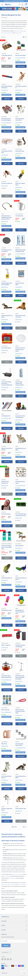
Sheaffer (17, 247)
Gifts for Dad (23, 30)
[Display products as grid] (23, 37)
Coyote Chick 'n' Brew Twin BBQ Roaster (20, 416)
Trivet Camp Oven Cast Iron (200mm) (6, 250)
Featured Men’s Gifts (21, 884)
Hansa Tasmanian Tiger (20, 808)
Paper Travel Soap (5, 709)
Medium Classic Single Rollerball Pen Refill (20, 250)
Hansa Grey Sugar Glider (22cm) (6, 809)
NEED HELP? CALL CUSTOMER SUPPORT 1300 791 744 (14, 1)
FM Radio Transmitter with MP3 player (20, 646)
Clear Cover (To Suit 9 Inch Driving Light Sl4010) (20, 349)
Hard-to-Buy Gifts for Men (7, 32)
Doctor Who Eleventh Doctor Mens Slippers (6, 119)
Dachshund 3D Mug (19, 151)
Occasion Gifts (18, 32)
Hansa (16, 116)
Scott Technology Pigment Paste (19, 744)
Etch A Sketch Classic (6, 347)
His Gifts (17, 741)
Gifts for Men (17, 30)
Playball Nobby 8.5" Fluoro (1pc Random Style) (19, 612)
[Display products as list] (26, 37)
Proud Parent (7, 876)
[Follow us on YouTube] (11, 959)
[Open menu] (2, 4)
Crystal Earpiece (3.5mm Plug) (6, 151)
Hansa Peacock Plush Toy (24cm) (21, 578)
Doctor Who (3, 116)
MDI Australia (18, 149)
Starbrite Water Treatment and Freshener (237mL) (19, 383)
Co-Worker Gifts (12, 878)
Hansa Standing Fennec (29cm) (20, 449)
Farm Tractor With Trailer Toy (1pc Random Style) (20, 514)
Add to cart (7, 98)
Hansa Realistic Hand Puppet (20, 482)
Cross (2, 413)
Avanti (2, 673)
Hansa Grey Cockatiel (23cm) (20, 184)
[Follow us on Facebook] (2, 959)
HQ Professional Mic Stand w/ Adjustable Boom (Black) (19, 677)
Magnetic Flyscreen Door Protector (6, 449)
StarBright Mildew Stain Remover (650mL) (6, 283)
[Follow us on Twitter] (5, 959)
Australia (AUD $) (5, 952)
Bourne (17, 346)
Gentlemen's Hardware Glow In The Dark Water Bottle (6, 547)
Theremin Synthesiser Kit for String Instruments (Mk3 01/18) (6, 383)
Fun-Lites (3, 608)
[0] (25, 4)
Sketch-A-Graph (4, 643)
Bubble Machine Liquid (6, 610)
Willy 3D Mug (4, 743)
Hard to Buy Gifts (11, 884)
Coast (2, 213)
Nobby (16, 608)
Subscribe (6, 945)
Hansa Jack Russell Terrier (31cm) (19, 119)
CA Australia (18, 543)
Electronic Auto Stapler (20, 55)
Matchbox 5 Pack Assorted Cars (5, 482)
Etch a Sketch (4, 346)
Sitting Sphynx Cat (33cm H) (21, 87)
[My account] (22, 4)
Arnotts (17, 53)
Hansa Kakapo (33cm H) (6, 578)
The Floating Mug (19, 213)
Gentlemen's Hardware (6, 543)
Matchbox (3, 479)
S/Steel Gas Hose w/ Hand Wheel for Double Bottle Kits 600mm (6, 217)
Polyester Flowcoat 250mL (19, 283)
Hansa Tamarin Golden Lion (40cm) (20, 316)
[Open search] (19, 4)
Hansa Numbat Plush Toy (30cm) (6, 316)
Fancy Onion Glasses (6, 514)
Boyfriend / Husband (16, 874)
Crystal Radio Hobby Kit (6, 55)
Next (24, 826)
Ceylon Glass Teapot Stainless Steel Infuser (6, 676)
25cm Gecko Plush (19, 545)
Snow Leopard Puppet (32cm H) (6, 777)
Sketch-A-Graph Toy (5, 645)
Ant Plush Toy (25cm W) (6, 183)
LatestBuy (3, 53)
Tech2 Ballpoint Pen (5, 415)
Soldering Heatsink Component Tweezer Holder (20, 711)
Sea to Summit (4, 707)
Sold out (7, 66)
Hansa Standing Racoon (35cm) (20, 777)
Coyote (16, 413)
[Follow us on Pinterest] (8, 959)
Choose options (21, 66)
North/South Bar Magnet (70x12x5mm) (6, 87)
